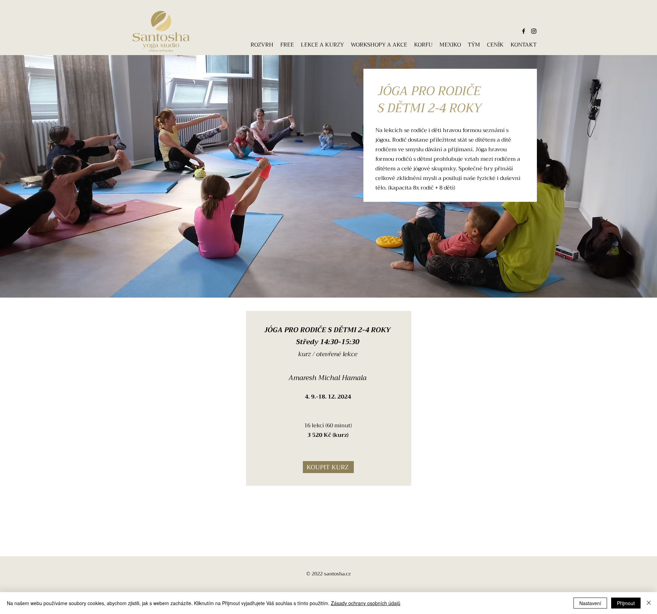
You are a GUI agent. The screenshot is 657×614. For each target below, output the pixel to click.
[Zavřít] (649, 603)
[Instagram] (533, 31)
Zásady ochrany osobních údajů (365, 603)
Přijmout (626, 603)
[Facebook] (523, 31)
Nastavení (590, 603)
